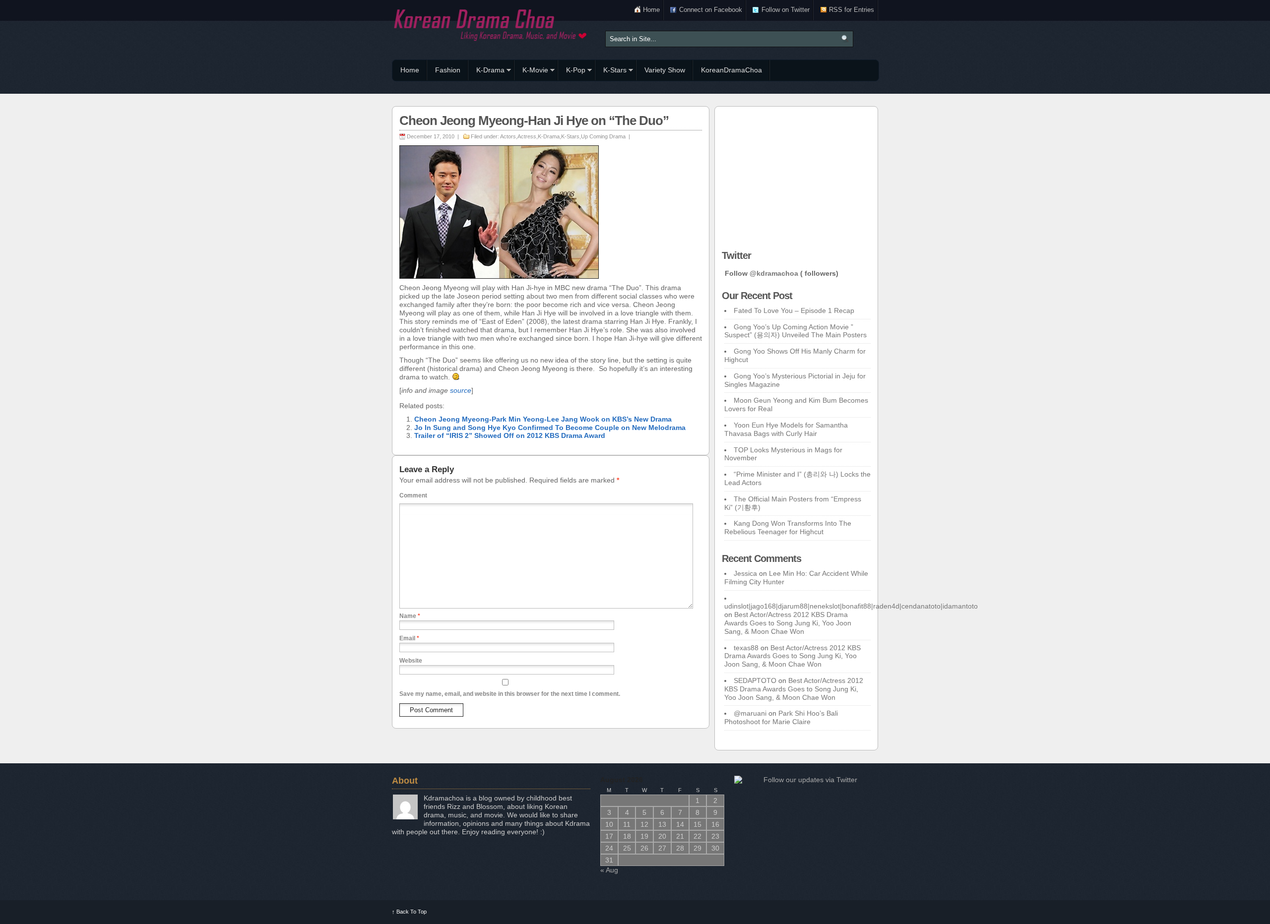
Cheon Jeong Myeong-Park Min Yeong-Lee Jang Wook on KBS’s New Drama (543, 419)
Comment (413, 495)
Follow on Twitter (786, 9)
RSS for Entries (851, 9)
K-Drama (486, 71)
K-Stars (611, 71)
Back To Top (409, 912)
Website (410, 660)
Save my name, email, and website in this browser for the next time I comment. (509, 693)
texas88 (746, 648)
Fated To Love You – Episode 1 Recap (794, 310)
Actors (508, 136)
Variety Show (664, 70)
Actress (526, 136)
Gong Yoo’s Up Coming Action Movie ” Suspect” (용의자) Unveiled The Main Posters (795, 331)
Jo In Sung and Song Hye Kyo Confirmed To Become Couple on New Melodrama (550, 427)
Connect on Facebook (710, 9)
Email (409, 638)
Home (651, 9)
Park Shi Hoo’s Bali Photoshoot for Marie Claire (781, 717)
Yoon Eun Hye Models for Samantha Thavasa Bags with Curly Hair (786, 429)
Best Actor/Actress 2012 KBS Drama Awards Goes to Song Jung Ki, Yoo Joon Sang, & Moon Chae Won (787, 623)
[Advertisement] (796, 176)
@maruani (750, 713)
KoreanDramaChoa (731, 70)
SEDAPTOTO (755, 680)
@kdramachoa (774, 273)
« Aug (609, 870)
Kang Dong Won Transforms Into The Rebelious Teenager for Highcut (787, 527)
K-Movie (531, 71)
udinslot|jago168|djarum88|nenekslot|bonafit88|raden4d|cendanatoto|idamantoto (851, 606)
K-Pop (571, 71)
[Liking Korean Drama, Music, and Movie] (491, 23)
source (460, 390)
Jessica (745, 573)
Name (409, 616)
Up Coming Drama (603, 136)
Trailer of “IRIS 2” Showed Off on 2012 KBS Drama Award (509, 435)
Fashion (447, 70)
